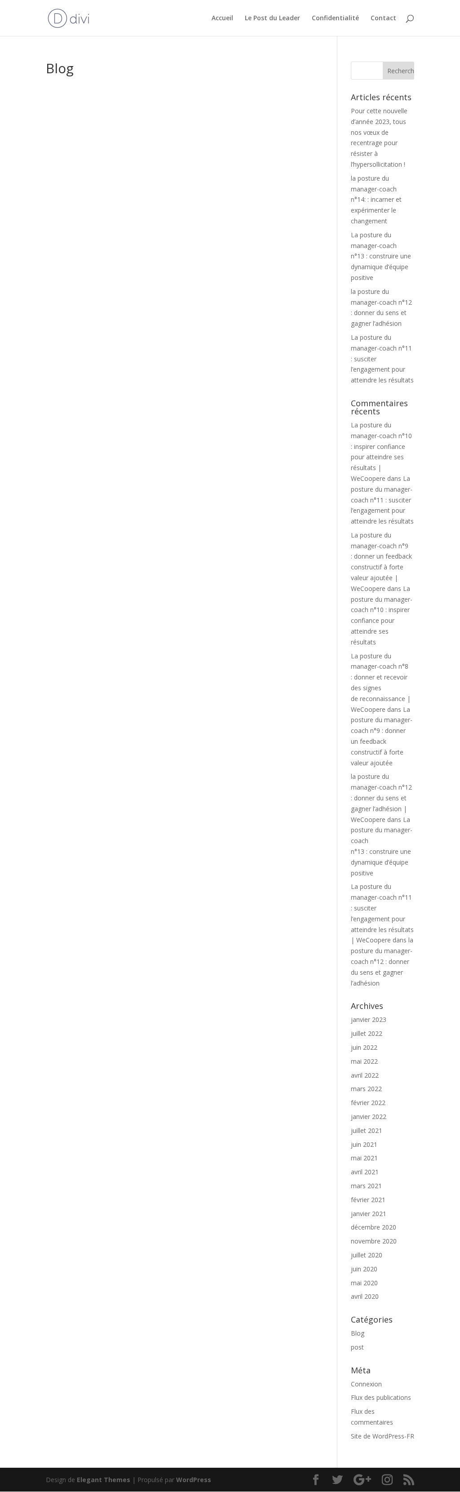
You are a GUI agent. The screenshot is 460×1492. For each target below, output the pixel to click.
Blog (357, 1333)
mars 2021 (366, 1185)
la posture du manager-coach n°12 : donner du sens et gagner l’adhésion (382, 961)
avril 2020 (365, 1296)
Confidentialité (335, 18)
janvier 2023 (368, 1019)
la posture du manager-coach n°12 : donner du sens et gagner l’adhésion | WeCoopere (381, 797)
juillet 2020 (366, 1255)
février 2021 (368, 1199)
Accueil (222, 18)
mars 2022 (366, 1088)
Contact (383, 18)
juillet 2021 (366, 1130)
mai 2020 (364, 1283)
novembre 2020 (374, 1241)
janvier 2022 (368, 1116)
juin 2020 (364, 1269)
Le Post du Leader (272, 18)
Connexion (366, 1384)
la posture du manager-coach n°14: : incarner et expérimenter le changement (376, 199)
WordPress (193, 1479)
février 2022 (368, 1102)
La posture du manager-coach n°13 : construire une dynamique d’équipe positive (381, 256)
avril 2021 (365, 1172)
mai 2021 (364, 1158)
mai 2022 (364, 1061)
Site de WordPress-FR (382, 1436)
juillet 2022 (366, 1033)
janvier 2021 (368, 1213)
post (357, 1347)
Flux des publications (381, 1397)
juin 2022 (364, 1047)
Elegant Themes (103, 1479)
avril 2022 (365, 1075)
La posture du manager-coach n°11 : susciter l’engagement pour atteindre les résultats (382, 499)
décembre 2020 (373, 1227)
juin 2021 (364, 1144)
